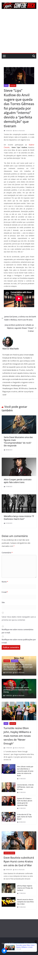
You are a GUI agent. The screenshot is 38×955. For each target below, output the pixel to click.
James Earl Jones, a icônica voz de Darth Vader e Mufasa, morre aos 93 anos (20, 318)
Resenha (11, 663)
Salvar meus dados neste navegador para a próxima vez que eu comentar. (19, 618)
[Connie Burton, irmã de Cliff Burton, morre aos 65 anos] (8, 788)
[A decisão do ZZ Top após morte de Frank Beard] (8, 818)
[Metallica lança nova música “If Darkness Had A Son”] (19, 496)
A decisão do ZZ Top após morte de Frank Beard (24, 816)
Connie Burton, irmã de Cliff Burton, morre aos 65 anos (25, 787)
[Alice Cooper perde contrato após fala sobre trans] (19, 459)
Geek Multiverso (9, 853)
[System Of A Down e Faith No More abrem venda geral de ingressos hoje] (8, 803)
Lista (11, 686)
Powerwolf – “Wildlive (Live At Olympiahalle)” (20, 668)
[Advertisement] (19, 33)
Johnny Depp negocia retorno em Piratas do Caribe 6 (25, 888)
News (6, 85)
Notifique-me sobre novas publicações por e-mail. (19, 641)
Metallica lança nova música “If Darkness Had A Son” (19, 517)
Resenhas (19, 663)
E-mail (5, 592)
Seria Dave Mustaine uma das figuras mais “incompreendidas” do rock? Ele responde (18, 441)
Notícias (12, 85)
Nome (5, 582)
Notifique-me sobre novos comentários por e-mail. (17, 631)
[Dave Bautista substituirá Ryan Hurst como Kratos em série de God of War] (19, 840)
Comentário (7, 552)
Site (3, 602)
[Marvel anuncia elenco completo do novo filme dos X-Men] (8, 903)
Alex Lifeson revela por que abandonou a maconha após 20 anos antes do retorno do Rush (25, 771)
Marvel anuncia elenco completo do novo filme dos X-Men (25, 901)
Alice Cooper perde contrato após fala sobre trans (17, 481)
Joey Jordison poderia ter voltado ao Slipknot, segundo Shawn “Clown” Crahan (19, 328)
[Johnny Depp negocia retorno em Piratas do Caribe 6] (8, 889)
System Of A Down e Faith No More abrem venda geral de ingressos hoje (24, 801)
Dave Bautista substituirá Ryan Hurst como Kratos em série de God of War (19, 861)
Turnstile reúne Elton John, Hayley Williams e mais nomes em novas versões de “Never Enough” (17, 735)
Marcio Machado (20, 131)
